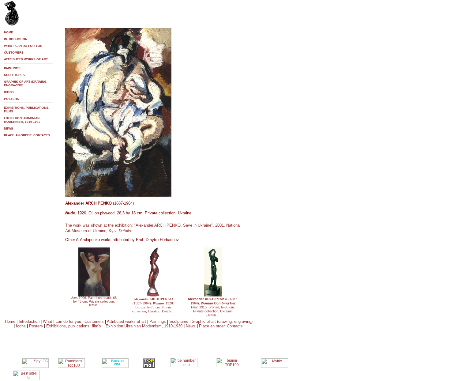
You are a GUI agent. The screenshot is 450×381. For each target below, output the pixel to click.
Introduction (29, 321)
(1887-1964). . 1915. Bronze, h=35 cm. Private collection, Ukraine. (213, 307)
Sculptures (178, 321)
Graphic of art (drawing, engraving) (222, 321)
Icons (21, 326)
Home (10, 321)
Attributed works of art (127, 321)
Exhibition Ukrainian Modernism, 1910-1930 (145, 326)
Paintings (157, 321)
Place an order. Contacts (221, 326)
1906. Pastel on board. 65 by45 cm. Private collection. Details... (94, 301)
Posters (36, 326)
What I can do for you (62, 321)
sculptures (14, 75)
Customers (94, 321)
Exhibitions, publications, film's (73, 326)
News (191, 326)
